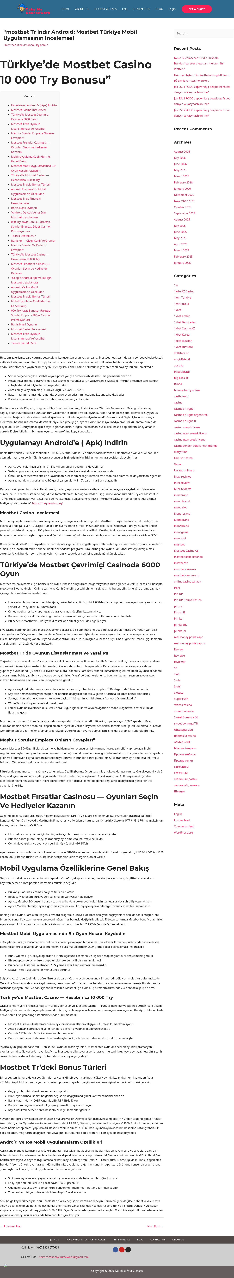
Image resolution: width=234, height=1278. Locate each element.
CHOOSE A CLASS (106, 9)
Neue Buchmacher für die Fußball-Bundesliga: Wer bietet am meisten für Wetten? (199, 63)
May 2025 (180, 238)
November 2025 (184, 201)
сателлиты (181, 767)
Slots (177, 680)
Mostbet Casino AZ (186, 550)
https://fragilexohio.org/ (47, 503)
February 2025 (183, 256)
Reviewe (179, 655)
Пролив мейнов (185, 754)
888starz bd (181, 353)
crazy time (180, 452)
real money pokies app (188, 637)
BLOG (159, 9)
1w (176, 285)
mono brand (182, 501)
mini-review (182, 483)
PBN (177, 588)
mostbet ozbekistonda (19, 45)
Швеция (179, 791)
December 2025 (184, 195)
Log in (178, 814)
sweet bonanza (184, 711)
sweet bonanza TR (186, 723)
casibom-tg (181, 396)
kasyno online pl (184, 470)
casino (178, 402)
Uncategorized (183, 730)
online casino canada (187, 581)
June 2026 (180, 164)
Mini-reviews (182, 489)
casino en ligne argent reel (191, 415)
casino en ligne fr (185, 421)
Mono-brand (182, 513)
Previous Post (10, 1226)
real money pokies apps (189, 643)
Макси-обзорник (185, 748)
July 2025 (180, 226)
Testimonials (121, 1239)
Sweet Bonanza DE (186, 717)
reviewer (180, 662)
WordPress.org (183, 832)
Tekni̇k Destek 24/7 (23, 236)
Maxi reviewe (182, 476)
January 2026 (182, 189)
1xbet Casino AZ (184, 328)
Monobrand (181, 520)
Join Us (54, 1239)
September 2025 (184, 213)
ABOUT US (82, 9)
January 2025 (182, 263)
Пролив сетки (183, 760)
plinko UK (180, 625)
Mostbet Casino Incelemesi (28, 110)
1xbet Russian (183, 341)
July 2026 (180, 158)
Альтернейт (182, 742)
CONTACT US (141, 9)
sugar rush (181, 699)
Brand (178, 384)
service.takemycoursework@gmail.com (64, 1257)
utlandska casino (185, 736)
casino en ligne (183, 409)
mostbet (179, 544)
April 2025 (180, 244)
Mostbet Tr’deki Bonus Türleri (30, 184)
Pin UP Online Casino (188, 600)
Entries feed (182, 820)
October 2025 (182, 207)
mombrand (181, 495)
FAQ (124, 9)
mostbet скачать (185, 569)
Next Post (155, 1226)
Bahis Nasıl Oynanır (24, 208)
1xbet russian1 (183, 347)
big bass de (181, 378)
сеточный (181, 773)
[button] (197, 9)
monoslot (180, 538)
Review (178, 649)
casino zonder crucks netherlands (195, 446)
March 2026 (181, 176)
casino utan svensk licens (190, 433)
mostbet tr (181, 563)
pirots (178, 606)
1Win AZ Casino (184, 291)
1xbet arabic (182, 316)
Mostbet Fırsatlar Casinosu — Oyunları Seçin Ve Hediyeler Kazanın (30, 147)
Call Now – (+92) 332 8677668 (40, 1247)
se (175, 668)
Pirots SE (180, 612)
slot (176, 674)
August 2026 (182, 151)
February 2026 (183, 182)
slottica (178, 692)
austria (178, 365)
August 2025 (182, 219)
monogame (181, 532)
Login (172, 9)
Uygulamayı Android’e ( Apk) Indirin (34, 105)
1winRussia (181, 304)
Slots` (177, 686)
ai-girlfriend (182, 359)
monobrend (181, 526)
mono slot (180, 507)
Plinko (178, 618)
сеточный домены (187, 785)
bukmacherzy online (187, 390)
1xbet (177, 310)
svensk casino (183, 705)
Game (177, 464)
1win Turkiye (182, 297)
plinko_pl (180, 631)
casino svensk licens (187, 427)
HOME (65, 9)
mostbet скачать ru (186, 575)
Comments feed (184, 826)
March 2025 (181, 250)
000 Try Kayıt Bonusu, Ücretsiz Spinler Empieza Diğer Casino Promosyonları (31, 226)
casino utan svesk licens (189, 439)
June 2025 (180, 232)
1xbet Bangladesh (185, 322)
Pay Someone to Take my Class (85, 1239)
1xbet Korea (181, 334)
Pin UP (178, 594)
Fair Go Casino (183, 458)
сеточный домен (186, 779)
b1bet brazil (182, 371)
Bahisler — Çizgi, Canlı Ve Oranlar (33, 240)
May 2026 (180, 170)
